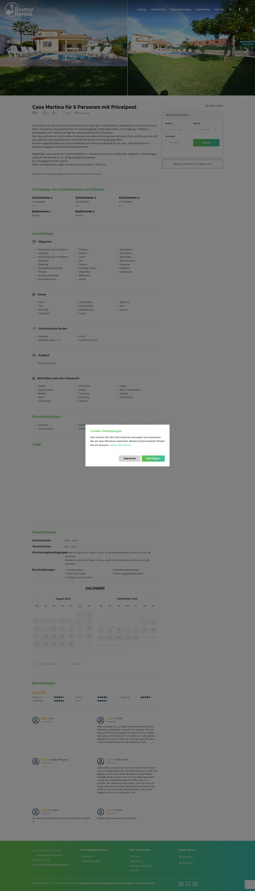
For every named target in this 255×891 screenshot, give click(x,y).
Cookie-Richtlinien (120, 445)
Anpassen (130, 458)
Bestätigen (153, 458)
